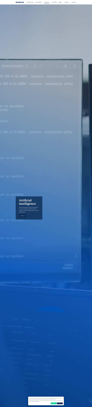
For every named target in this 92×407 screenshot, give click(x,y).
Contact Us (22, 215)
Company (66, 2)
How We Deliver (38, 2)
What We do (46, 2)
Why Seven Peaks (30, 2)
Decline (60, 403)
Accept (53, 403)
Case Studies (54, 2)
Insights (60, 2)
